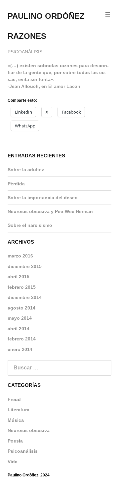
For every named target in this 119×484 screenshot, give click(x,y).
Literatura (18, 409)
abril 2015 (18, 276)
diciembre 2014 (25, 297)
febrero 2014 (22, 338)
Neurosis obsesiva (29, 430)
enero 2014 (20, 349)
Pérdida (16, 183)
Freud (14, 399)
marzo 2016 (20, 255)
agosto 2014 (21, 307)
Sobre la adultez (26, 169)
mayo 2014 (20, 318)
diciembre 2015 (25, 266)
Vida (13, 461)
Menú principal (107, 14)
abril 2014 (18, 328)
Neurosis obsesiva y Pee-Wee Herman (50, 211)
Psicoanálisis (25, 51)
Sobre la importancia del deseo (43, 197)
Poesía (15, 441)
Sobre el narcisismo (30, 225)
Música (16, 420)
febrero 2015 (22, 287)
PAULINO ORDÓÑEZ (46, 16)
